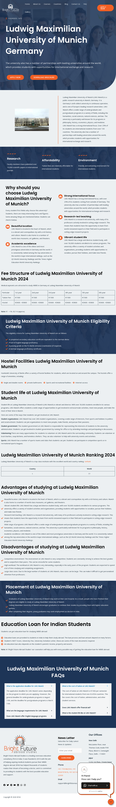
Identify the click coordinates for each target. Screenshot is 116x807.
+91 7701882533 (65, 769)
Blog (66, 4)
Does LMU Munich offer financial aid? (76, 707)
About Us (36, 4)
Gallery (27, 12)
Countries (57, 4)
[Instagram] (25, 785)
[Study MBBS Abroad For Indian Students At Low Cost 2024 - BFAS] (10, 8)
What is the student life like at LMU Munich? (79, 713)
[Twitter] (8, 785)
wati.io (100, 791)
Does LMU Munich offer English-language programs (26, 716)
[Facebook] (4, 785)
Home (27, 4)
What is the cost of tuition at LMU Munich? (78, 686)
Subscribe (66, 758)
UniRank (88, 461)
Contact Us (75, 4)
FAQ (85, 4)
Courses (47, 4)
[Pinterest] (11, 785)
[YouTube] (15, 785)
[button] (105, 8)
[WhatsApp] (21, 785)
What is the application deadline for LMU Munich (25, 686)
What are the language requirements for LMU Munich (27, 710)
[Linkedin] (18, 785)
